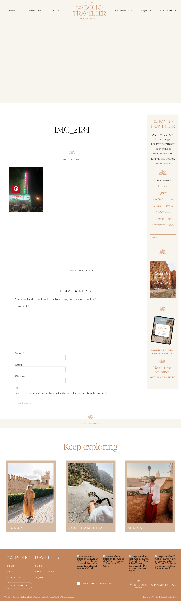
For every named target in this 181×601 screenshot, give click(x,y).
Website (19, 376)
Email (19, 365)
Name (19, 353)
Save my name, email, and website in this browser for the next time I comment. (61, 393)
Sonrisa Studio (172, 597)
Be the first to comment (76, 270)
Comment (22, 306)
